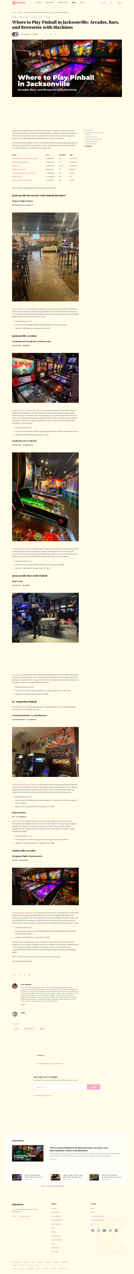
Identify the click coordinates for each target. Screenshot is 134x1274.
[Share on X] (55, 34)
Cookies (40, 1262)
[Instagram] (98, 1230)
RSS (92, 1224)
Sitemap (57, 1262)
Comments (88, 146)
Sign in (119, 3)
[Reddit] (116, 1230)
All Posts (14, 12)
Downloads (55, 1251)
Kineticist (17, 1204)
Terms (33, 1262)
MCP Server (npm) (62, 1268)
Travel (20, 12)
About (92, 1208)
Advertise (64, 1262)
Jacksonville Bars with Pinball (93, 139)
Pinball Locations (28, 1029)
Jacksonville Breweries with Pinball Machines (95, 133)
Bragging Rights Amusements (22, 180)
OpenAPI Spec (30, 1268)
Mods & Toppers (56, 1240)
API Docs (22, 1268)
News (74, 2)
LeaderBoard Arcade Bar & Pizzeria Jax (25, 158)
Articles (53, 1208)
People (53, 1232)
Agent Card (46, 1268)
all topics (61, 1186)
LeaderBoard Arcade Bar (20, 162)
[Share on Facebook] (51, 34)
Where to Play (62, 2)
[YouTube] (104, 1230)
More (82, 2)
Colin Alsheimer (26, 34)
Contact (93, 1212)
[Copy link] (46, 34)
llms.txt (38, 1268)
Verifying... (93, 1087)
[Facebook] (93, 1230)
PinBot (36, 34)
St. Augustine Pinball (91, 141)
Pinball (42, 1029)
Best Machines (56, 1224)
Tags (52, 1244)
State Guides (55, 1248)
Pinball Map (24, 1265)
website (23, 1004)
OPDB (37, 1265)
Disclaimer (48, 1262)
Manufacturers (56, 1236)
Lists (52, 1228)
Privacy (26, 1262)
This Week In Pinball (97, 1216)
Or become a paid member (44, 1095)
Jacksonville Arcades (91, 137)
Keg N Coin (15, 166)
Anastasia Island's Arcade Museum (24, 173)
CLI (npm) (53, 1268)
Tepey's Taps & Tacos (19, 169)
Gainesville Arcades (90, 144)
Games (39, 2)
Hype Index (49, 2)
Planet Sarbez (16, 177)
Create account (25, 1216)
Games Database (56, 1220)
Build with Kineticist (97, 1220)
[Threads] (110, 1230)
